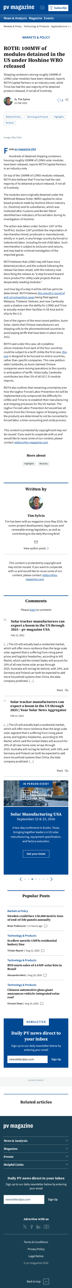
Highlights (59, 116)
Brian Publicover (16, 926)
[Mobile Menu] (42, 8)
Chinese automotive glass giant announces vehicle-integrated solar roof (33, 993)
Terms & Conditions (36, 1242)
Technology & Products (36, 26)
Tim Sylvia (24, 99)
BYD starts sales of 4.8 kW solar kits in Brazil (34, 967)
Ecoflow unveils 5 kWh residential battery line (32, 942)
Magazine (35, 18)
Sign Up (56, 1059)
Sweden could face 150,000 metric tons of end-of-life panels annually (35, 917)
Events (49, 18)
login (33, 610)
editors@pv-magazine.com (31, 442)
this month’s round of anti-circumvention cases (34, 295)
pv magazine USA (25, 149)
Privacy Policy (36, 1249)
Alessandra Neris (16, 975)
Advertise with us (36, 1219)
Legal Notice (36, 1256)
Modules (10, 122)
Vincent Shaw (15, 1003)
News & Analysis (15, 18)
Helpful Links (14, 1164)
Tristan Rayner (15, 951)
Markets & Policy (13, 26)
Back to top (34, 1281)
